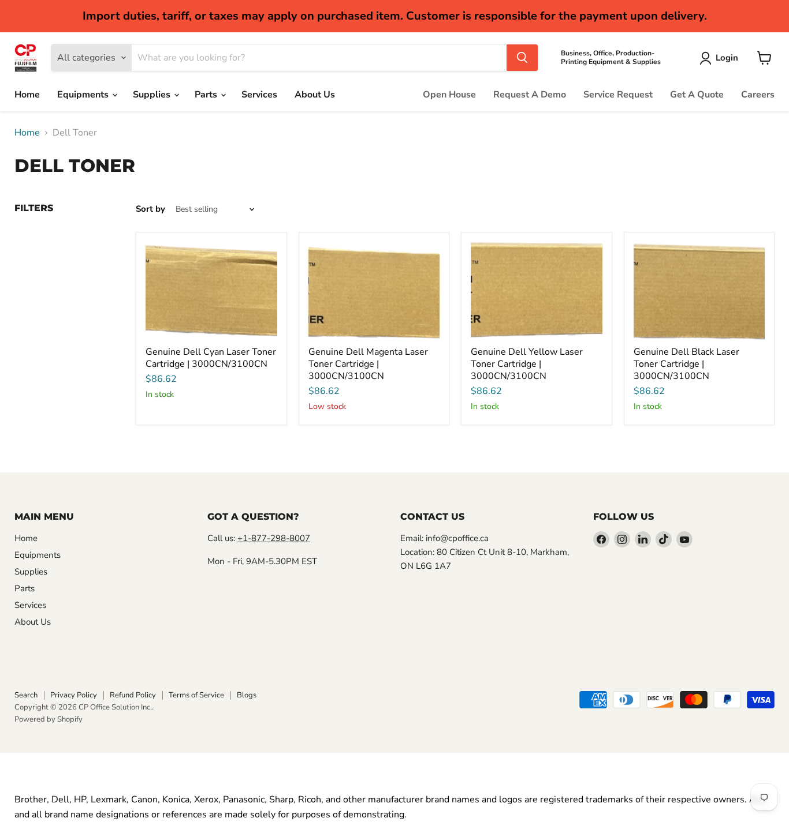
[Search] (522, 57)
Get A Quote (697, 94)
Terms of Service (196, 695)
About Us (315, 94)
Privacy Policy (73, 695)
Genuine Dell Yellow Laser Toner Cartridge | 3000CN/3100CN (527, 364)
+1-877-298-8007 (273, 538)
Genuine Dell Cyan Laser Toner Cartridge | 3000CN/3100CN (211, 358)
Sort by (150, 209)
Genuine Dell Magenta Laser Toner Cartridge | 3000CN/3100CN (368, 364)
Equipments (84, 94)
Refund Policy (133, 695)
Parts (207, 94)
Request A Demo (529, 94)
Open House (449, 94)
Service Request (618, 94)
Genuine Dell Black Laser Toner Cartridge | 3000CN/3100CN (686, 364)
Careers (758, 94)
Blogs (246, 695)
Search (26, 695)
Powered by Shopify (48, 719)
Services (259, 94)
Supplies (153, 94)
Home (27, 94)
